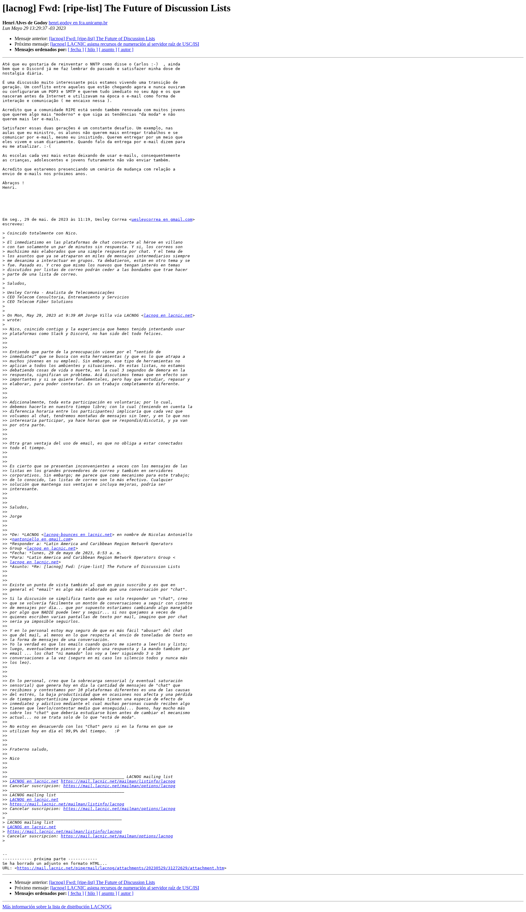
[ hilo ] (91, 49)
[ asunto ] (108, 49)
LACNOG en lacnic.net (34, 781)
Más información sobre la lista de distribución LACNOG (57, 906)
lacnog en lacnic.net (168, 315)
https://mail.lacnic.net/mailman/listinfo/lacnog (118, 781)
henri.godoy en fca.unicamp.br (78, 22)
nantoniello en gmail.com (41, 539)
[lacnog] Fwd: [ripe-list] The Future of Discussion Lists (102, 38)
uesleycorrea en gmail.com (162, 219)
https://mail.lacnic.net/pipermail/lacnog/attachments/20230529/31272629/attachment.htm (120, 868)
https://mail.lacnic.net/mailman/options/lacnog (119, 785)
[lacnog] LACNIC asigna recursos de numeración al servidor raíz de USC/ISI (124, 44)
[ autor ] (125, 49)
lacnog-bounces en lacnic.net (78, 534)
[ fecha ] (76, 49)
